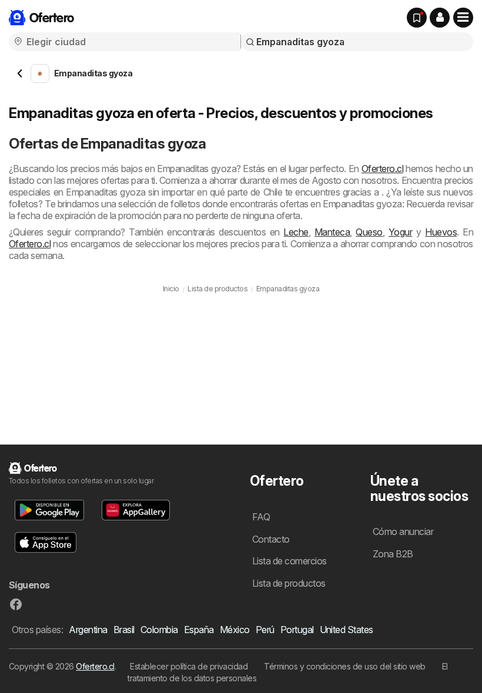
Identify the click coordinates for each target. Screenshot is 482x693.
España (199, 629)
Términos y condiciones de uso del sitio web (344, 666)
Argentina (88, 629)
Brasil (124, 629)
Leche (295, 232)
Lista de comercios (289, 561)
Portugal (297, 629)
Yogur (400, 232)
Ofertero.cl (382, 168)
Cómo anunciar (403, 531)
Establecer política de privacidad (188, 666)
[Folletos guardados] (417, 18)
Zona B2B (393, 554)
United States (346, 629)
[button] (440, 18)
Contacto (271, 539)
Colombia (159, 629)
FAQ (261, 517)
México (235, 629)
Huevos (441, 232)
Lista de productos (289, 583)
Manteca (332, 232)
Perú (265, 629)
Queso (369, 232)
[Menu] (463, 18)
